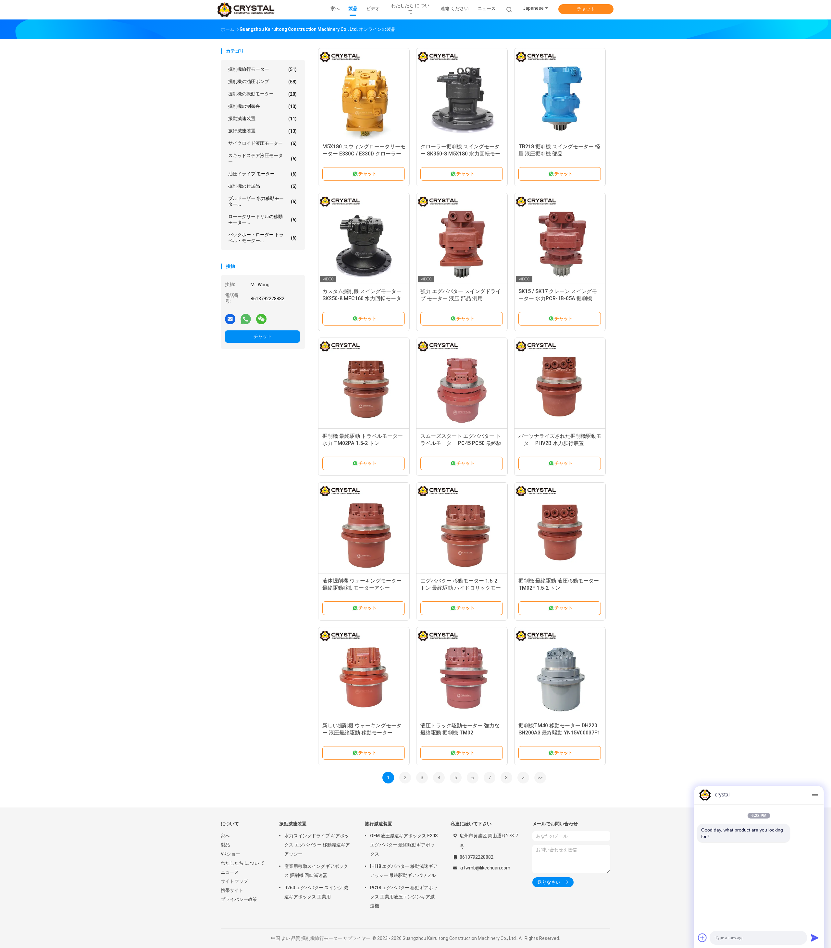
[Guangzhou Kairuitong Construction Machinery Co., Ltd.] (246, 10)
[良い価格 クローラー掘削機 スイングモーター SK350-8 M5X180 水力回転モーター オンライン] (461, 93)
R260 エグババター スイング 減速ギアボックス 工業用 (316, 892)
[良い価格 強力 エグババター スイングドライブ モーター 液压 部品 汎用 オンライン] (461, 238)
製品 (225, 844)
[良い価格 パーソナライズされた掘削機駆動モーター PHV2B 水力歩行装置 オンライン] (560, 383)
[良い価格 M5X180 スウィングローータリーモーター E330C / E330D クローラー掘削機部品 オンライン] (363, 93)
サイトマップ (234, 881)
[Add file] (702, 937)
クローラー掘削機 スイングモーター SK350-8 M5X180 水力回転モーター (460, 153)
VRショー (230, 853)
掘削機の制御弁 (262, 106)
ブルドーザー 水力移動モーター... (262, 201)
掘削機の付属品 (262, 186)
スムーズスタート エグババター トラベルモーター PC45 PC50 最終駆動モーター (461, 443)
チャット (586, 8)
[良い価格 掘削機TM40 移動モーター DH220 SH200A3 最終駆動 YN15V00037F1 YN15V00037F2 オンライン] (560, 672)
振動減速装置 (262, 118)
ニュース (230, 872)
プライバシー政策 (239, 899)
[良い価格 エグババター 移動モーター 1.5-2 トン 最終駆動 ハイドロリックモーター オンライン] (461, 528)
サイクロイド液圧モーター (262, 143)
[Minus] (815, 795)
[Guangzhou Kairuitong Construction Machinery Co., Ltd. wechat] (261, 319)
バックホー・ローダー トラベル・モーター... (262, 237)
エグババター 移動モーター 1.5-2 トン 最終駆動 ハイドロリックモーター (460, 588)
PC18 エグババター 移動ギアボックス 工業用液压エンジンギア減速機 (404, 896)
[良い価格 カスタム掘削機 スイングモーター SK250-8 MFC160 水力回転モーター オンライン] (363, 238)
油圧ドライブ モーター (262, 174)
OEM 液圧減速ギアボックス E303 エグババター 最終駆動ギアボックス (404, 844)
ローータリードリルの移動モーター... (262, 219)
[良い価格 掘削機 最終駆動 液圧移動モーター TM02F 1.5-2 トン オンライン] (560, 528)
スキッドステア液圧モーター (262, 158)
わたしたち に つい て (243, 863)
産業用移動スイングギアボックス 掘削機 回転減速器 (316, 871)
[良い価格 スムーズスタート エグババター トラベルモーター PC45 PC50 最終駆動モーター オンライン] (461, 383)
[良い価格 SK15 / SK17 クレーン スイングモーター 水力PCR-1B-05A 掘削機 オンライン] (560, 238)
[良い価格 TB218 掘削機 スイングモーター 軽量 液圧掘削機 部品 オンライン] (560, 93)
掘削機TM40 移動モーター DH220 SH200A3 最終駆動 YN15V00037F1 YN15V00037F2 (559, 732)
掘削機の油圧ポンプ (262, 81)
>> (540, 777)
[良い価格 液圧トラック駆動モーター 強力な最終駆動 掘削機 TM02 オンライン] (461, 672)
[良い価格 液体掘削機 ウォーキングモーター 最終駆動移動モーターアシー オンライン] (363, 528)
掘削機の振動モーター (262, 94)
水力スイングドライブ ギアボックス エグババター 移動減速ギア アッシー (317, 844)
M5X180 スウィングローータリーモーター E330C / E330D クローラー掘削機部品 (363, 153)
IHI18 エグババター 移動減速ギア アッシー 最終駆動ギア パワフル (404, 871)
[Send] (815, 937)
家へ (225, 835)
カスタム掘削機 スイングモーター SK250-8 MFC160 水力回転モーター (362, 298)
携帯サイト (232, 890)
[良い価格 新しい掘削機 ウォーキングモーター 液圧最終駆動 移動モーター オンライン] (363, 672)
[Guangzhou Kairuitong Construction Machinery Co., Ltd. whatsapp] (246, 319)
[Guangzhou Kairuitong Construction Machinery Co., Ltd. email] (230, 319)
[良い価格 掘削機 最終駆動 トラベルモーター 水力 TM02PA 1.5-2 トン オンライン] (363, 383)
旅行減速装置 (262, 131)
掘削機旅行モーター (262, 69)
